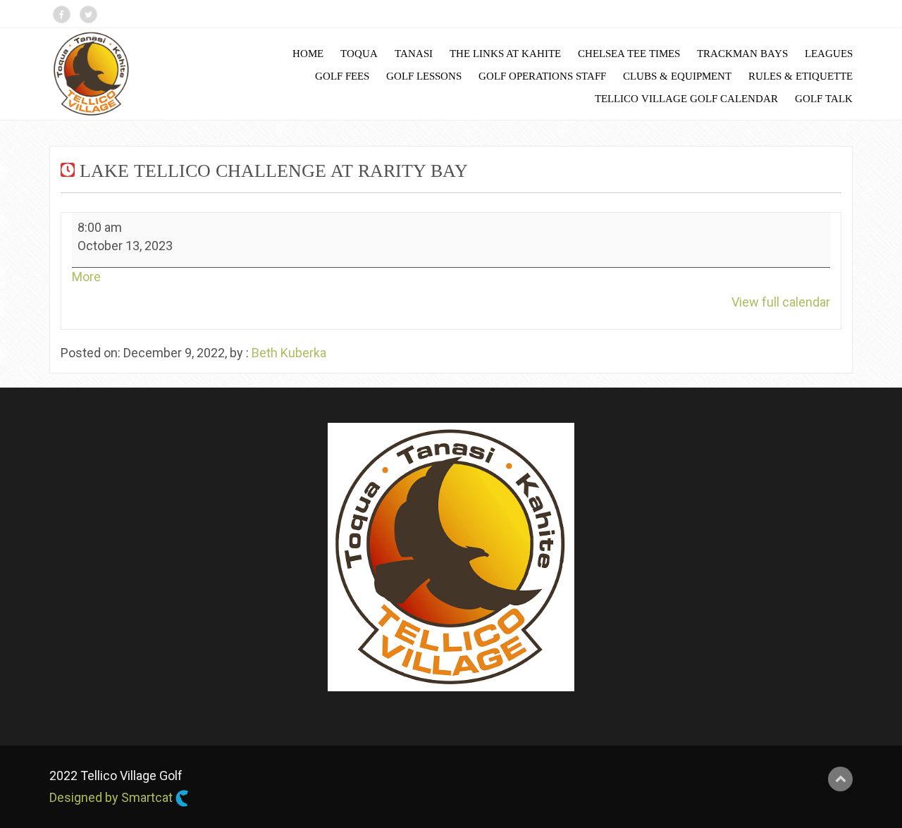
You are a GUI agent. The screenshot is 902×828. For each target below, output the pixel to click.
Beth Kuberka (289, 352)
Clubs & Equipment (677, 76)
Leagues (829, 53)
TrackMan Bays (742, 53)
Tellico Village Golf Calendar (686, 98)
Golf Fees (342, 76)
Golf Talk (824, 98)
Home (307, 53)
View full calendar (780, 302)
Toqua (359, 53)
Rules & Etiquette (800, 76)
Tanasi (414, 53)
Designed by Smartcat (112, 797)
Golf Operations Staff (542, 76)
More (86, 276)
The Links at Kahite (505, 53)
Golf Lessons (424, 76)
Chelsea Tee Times (629, 53)
